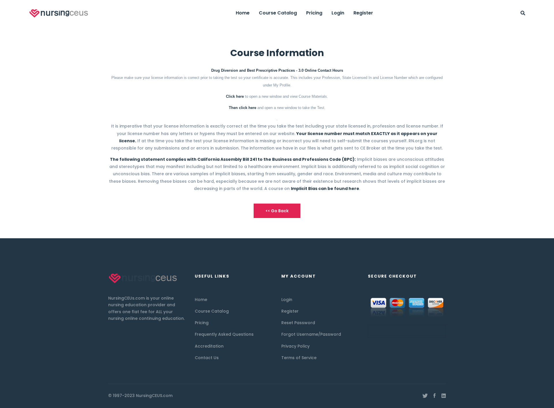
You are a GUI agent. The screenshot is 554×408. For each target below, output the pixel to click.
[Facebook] (434, 396)
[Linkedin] (443, 396)
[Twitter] (425, 396)
